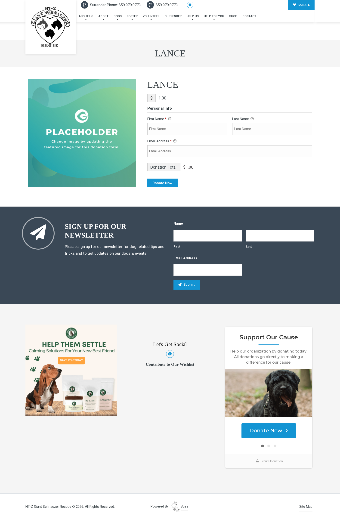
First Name (157, 119)
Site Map (305, 507)
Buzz (184, 506)
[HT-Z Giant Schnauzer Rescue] (50, 27)
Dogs (118, 16)
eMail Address (185, 258)
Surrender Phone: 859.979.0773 (115, 5)
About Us (86, 16)
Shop (233, 16)
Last (249, 246)
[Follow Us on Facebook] (190, 5)
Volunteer (151, 16)
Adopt (103, 16)
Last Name (241, 119)
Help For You (214, 16)
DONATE (304, 4)
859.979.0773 (166, 5)
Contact (249, 16)
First (177, 246)
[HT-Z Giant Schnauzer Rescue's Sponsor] (71, 370)
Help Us (193, 16)
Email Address (159, 141)
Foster (132, 16)
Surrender (173, 16)
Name (178, 223)
